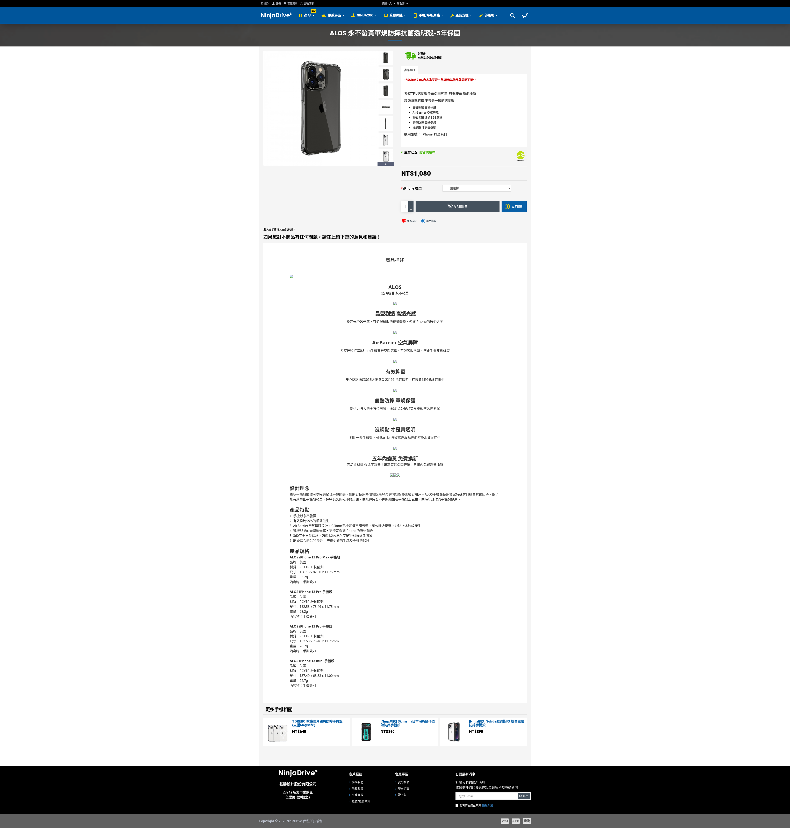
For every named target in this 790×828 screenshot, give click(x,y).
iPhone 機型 (412, 188)
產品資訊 (409, 70)
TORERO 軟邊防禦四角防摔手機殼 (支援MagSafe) (317, 723)
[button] (386, 52)
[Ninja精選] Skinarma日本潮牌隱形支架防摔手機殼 (408, 723)
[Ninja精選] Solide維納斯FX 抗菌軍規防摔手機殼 (496, 723)
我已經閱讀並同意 (476, 805)
